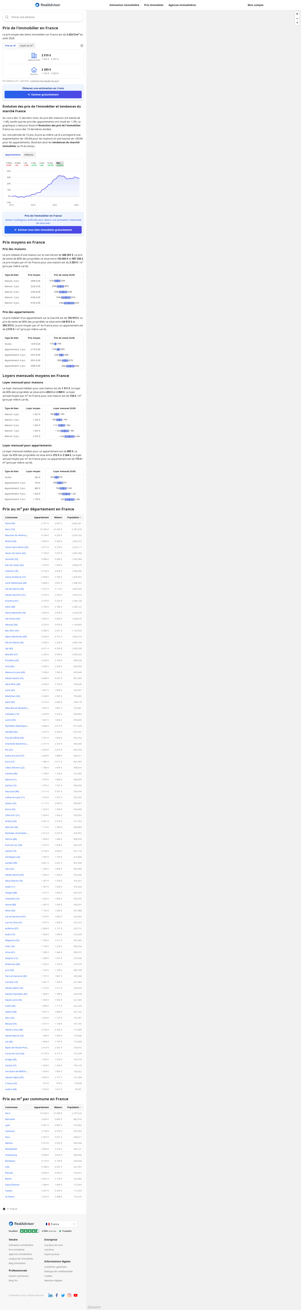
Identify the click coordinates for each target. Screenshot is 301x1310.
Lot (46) (9, 1041)
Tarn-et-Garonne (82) (16, 976)
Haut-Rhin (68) (12, 684)
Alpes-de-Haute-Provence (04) (20, 1047)
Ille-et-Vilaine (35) (14, 642)
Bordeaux (10, 1160)
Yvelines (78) (11, 570)
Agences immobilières (182, 5)
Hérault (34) (11, 624)
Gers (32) (9, 1017)
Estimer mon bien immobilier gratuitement (45, 230)
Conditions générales (55, 1266)
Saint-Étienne (12, 1184)
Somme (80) (11, 773)
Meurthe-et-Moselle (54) (17, 707)
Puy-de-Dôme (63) (14, 737)
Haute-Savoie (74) (14, 678)
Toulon (8, 1190)
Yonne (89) (10, 904)
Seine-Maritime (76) (15, 612)
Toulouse (10, 1131)
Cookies (48, 1275)
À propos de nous (53, 1245)
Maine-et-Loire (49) (15, 672)
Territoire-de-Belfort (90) (18, 1071)
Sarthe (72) (10, 785)
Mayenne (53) (12, 940)
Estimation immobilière (124, 5)
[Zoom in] (297, 14)
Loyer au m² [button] (26, 45)
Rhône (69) (10, 541)
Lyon (7, 1125)
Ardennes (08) (12, 964)
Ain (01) (9, 749)
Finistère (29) (12, 660)
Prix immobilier (154, 5)
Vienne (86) (11, 839)
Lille (7, 1166)
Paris (7, 1113)
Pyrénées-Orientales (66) (18, 833)
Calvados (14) (12, 713)
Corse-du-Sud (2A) (14, 1053)
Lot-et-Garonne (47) (15, 916)
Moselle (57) (11, 654)
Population (73, 517)
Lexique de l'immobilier (21, 1258)
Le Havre (9, 1196)
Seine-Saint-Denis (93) (16, 547)
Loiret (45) (10, 719)
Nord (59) (10, 523)
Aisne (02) (10, 809)
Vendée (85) (11, 731)
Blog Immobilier (17, 1263)
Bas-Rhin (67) (12, 630)
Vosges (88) (11, 892)
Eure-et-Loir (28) (13, 844)
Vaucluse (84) (12, 791)
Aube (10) (10, 934)
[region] (193, 660)
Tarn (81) (9, 868)
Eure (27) (9, 761)
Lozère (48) (10, 1089)
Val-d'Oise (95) (12, 618)
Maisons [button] (28, 154)
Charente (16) (12, 898)
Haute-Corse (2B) (14, 1029)
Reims (8, 1178)
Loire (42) (10, 690)
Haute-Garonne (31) (15, 594)
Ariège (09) (10, 1059)
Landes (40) (11, 862)
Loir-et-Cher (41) (13, 922)
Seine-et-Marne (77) (15, 576)
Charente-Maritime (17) (17, 743)
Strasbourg (11, 1154)
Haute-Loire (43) (13, 999)
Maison (58, 517)
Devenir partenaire (19, 1275)
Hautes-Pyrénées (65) (16, 993)
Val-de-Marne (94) (14, 588)
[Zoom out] (297, 18)
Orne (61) (10, 952)
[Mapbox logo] (94, 1307)
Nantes (9, 1142)
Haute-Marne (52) (14, 1035)
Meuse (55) (11, 1023)
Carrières (49, 1249)
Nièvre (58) (10, 1011)
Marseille (10, 1119)
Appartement (41, 517)
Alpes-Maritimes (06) (16, 636)
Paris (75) (10, 529)
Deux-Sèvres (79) (14, 880)
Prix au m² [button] (10, 45)
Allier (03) (10, 910)
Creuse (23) (11, 1083)
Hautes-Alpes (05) (14, 1077)
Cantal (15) (10, 1065)
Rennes (9, 1172)
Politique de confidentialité (58, 1271)
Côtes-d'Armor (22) (14, 767)
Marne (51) (10, 779)
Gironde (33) (11, 559)
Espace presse (51, 1254)
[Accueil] (4, 1208)
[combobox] (43, 17)
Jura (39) (9, 970)
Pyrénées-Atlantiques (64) (18, 725)
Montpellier (11, 1148)
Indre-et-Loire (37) (14, 755)
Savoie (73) (10, 850)
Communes (11, 517)
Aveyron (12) (11, 958)
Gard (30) (10, 702)
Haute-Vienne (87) (14, 874)
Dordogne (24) (12, 856)
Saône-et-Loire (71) (15, 797)
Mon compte (255, 5)
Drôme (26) (11, 821)
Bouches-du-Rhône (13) (17, 535)
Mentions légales (53, 1280)
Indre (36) (10, 1005)
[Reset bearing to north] (297, 23)
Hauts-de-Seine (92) (15, 553)
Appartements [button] (13, 154)
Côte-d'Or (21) (12, 815)
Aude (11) (10, 886)
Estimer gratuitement (45, 94)
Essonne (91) (11, 600)
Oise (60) (9, 666)
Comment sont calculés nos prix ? (44, 81)
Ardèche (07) (11, 928)
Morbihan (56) (12, 696)
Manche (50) (11, 827)
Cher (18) (10, 946)
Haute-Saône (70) (14, 987)
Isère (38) (10, 606)
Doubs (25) (10, 803)
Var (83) (9, 648)
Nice (7, 1137)
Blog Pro (13, 1280)
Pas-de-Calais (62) (14, 565)
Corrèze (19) (11, 982)
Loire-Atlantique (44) (15, 582)
